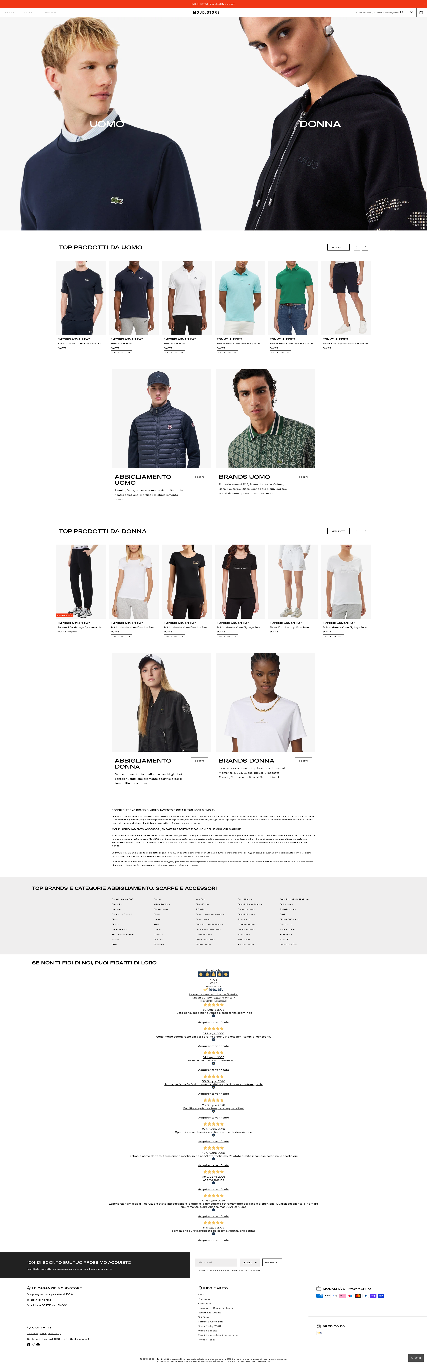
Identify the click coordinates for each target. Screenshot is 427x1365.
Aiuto (201, 1294)
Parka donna (286, 904)
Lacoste (116, 909)
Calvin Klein (286, 924)
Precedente (206, 1001)
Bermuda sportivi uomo (208, 929)
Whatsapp (54, 1333)
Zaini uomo (244, 939)
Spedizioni (204, 1303)
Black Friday (202, 904)
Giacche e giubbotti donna (294, 899)
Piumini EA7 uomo (289, 919)
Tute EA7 (285, 939)
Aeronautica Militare (123, 934)
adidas (115, 939)
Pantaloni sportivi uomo (250, 904)
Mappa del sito (207, 1330)
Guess (157, 899)
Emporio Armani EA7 (122, 899)
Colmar (157, 929)
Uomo (9, 12)
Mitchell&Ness (162, 904)
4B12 (156, 924)
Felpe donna (202, 919)
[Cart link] (422, 12)
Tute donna (244, 934)
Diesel (115, 924)
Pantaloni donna (246, 914)
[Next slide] (365, 247)
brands (51, 12)
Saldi (282, 914)
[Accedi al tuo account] (411, 12)
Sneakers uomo (246, 929)
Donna (29, 12)
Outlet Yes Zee (288, 944)
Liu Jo (157, 919)
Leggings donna (246, 924)
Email (43, 1333)
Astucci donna (246, 944)
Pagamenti (204, 1299)
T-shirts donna (288, 909)
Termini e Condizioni (210, 1321)
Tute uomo (243, 919)
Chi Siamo (204, 1317)
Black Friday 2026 (209, 1326)
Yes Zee (200, 899)
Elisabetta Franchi (122, 914)
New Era (158, 934)
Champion (117, 904)
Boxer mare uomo (205, 939)
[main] (213, 634)
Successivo (220, 1001)
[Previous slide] (357, 247)
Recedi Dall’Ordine (209, 1312)
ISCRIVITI (271, 1262)
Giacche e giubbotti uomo (210, 924)
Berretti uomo (245, 899)
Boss (114, 944)
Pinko (156, 914)
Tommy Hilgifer (288, 929)
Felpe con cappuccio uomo (210, 914)
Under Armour (119, 929)
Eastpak (158, 939)
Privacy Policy (206, 1339)
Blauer (115, 919)
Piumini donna (203, 944)
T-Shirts (200, 909)
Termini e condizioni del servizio (218, 1335)
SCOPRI (199, 477)
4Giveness (286, 934)
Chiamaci (32, 1333)
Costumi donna (204, 934)
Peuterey (159, 944)
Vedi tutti (338, 247)
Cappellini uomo (246, 909)
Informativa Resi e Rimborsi (215, 1308)
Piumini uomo (161, 909)
